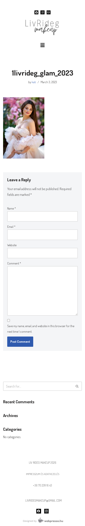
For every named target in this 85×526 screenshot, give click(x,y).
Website (12, 245)
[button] (42, 45)
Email (11, 227)
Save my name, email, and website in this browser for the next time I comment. (40, 328)
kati (34, 82)
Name (11, 208)
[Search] (77, 386)
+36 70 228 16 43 (42, 485)
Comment (14, 263)
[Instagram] (42, 12)
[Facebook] (36, 12)
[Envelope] (49, 12)
